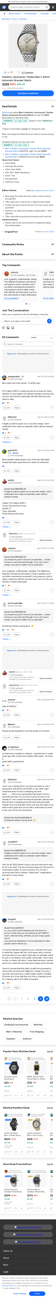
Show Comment (46, 540)
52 (8, 1152)
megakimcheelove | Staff (44, 190)
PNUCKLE (12, 417)
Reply (17, 408)
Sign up (10, 354)
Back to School (14, 14)
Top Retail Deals (30, 14)
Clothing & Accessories (16, 1024)
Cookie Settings (19, 1293)
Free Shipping (37, 1031)
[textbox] (24, 321)
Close (37, 1293)
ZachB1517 (13, 842)
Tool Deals (44, 14)
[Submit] (5, 344)
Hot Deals (23, 19)
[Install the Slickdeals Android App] (28, 1234)
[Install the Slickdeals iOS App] (28, 1241)
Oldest (33, 337)
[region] (28, 1287)
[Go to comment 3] (29, 303)
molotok (11, 700)
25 (31, 1208)
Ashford (5, 112)
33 (8, 1208)
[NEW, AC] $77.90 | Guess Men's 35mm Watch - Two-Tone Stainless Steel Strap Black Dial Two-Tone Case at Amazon (36, 1078)
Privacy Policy (7, 1286)
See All (50, 1051)
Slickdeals (6, 19)
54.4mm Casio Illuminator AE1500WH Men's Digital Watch (12, 1078)
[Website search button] (47, 7)
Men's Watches (14, 1031)
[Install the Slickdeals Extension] (28, 1227)
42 (8, 1095)
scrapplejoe (13, 747)
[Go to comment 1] (26, 303)
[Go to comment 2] (28, 303)
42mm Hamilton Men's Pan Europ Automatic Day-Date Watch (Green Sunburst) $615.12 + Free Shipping (36, 1134)
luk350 (11, 480)
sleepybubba (14, 377)
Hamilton (10, 1038)
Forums (14, 19)
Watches (38, 1024)
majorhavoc (14, 685)
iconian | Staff (48, 232)
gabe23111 (12, 450)
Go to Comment (11, 298)
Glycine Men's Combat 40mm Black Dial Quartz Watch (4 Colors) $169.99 (36, 1190)
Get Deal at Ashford (28, 93)
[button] (11, 72)
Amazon (7, 1091)
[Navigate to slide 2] (29, 65)
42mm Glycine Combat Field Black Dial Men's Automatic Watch (13, 1190)
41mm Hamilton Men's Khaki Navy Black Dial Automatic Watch (13, 1134)
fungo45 (12, 919)
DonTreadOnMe (15, 603)
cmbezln (14, 272)
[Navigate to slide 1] (27, 65)
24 (8, 72)
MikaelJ (11, 724)
